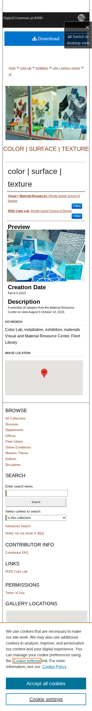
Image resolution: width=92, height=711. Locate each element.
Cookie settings (26, 661)
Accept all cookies (46, 683)
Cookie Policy (54, 667)
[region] (46, 666)
